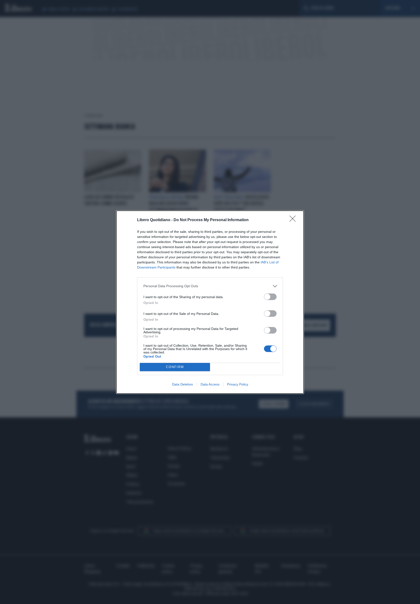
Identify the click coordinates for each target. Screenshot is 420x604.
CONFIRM (175, 367)
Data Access (210, 384)
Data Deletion (182, 384)
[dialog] (210, 302)
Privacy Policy (237, 384)
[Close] (294, 220)
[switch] (270, 297)
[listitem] (210, 286)
